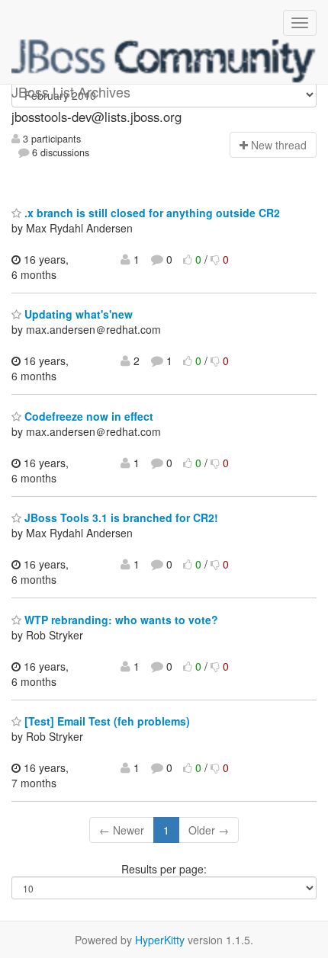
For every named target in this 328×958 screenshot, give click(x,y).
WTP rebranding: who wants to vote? (119, 619)
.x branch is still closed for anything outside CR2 (150, 212)
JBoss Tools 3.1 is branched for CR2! (119, 517)
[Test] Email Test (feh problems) (105, 721)
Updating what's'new (77, 314)
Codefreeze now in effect (87, 416)
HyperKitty (160, 939)
